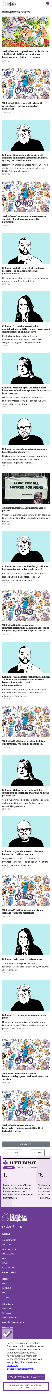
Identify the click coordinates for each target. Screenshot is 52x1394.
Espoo (5, 1283)
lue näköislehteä (12, 1322)
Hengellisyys (8, 1253)
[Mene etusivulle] (14, 1218)
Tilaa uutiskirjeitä (9, 1317)
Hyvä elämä (7, 1244)
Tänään (8, 1167)
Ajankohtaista (9, 1240)
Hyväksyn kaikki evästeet (26, 1377)
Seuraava (38, 1153)
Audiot (5, 1258)
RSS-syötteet (8, 1267)
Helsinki (6, 1279)
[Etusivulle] (9, 3)
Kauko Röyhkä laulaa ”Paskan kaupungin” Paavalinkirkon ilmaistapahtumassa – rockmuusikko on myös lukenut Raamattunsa (18, 1191)
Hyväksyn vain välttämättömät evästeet (26, 1386)
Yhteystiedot (7, 1304)
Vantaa (5, 1292)
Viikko (20, 1167)
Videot (5, 1262)
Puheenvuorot (9, 1249)
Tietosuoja (6, 1313)
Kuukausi (33, 1167)
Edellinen (14, 1153)
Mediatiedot (7, 1308)
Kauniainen (7, 1288)
